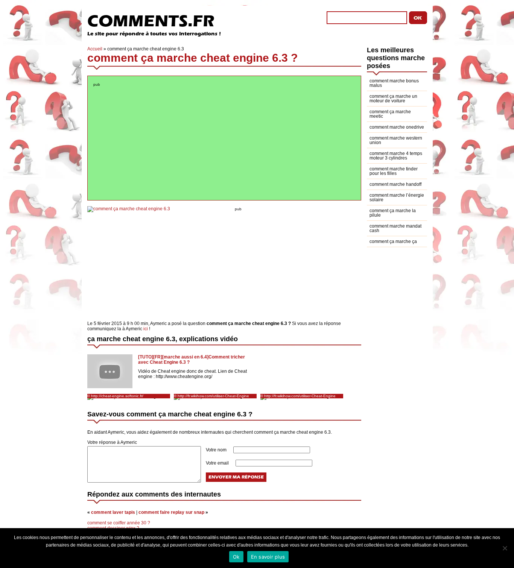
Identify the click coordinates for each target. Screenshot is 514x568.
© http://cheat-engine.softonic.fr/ (115, 396)
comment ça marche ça (393, 241)
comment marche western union (396, 140)
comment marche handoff (395, 184)
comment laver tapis (113, 512)
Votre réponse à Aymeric (112, 442)
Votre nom (217, 450)
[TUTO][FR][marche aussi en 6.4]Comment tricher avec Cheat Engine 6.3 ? (191, 359)
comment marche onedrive (397, 127)
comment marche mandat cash (395, 228)
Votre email (218, 463)
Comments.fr (150, 20)
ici (145, 328)
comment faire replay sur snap (171, 512)
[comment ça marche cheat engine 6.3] (128, 208)
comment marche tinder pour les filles (394, 171)
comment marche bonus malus (394, 83)
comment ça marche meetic (390, 114)
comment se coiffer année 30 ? (118, 522)
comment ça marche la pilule (393, 213)
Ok (236, 557)
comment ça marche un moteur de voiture (393, 98)
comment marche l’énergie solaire (397, 197)
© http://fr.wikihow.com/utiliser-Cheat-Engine (211, 396)
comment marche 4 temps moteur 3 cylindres (396, 156)
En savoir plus (268, 557)
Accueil (94, 49)
